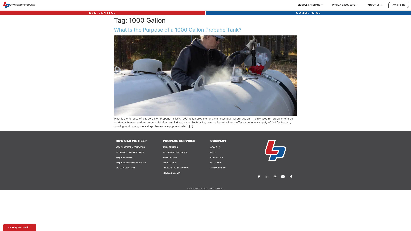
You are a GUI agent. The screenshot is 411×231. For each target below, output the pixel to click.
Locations (215, 163)
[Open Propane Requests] (357, 5)
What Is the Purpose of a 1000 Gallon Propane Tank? (177, 30)
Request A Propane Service (131, 163)
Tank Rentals (170, 147)
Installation (170, 163)
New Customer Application (130, 147)
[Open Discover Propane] (322, 5)
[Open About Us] (381, 5)
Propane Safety (171, 173)
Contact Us (216, 157)
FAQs (212, 152)
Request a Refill (125, 157)
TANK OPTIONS (170, 157)
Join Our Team (218, 168)
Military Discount (125, 168)
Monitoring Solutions (175, 152)
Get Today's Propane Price (130, 152)
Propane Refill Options (175, 168)
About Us (215, 147)
